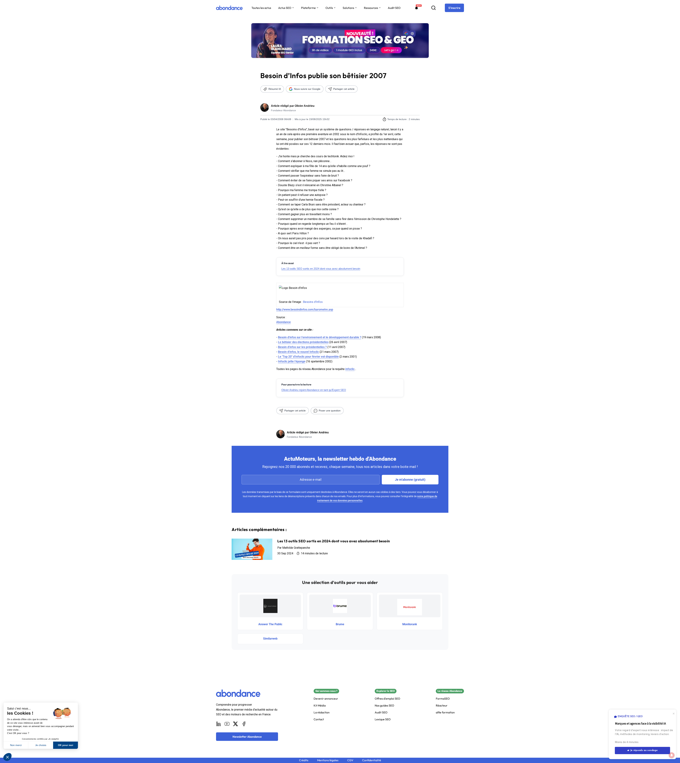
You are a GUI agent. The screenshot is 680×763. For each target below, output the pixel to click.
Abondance (283, 322)
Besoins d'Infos (313, 302)
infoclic (350, 369)
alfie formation (445, 712)
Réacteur (441, 705)
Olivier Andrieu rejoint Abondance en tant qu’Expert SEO (313, 389)
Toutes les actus (261, 8)
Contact (319, 719)
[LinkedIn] (218, 723)
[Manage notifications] (672, 755)
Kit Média (320, 705)
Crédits (303, 760)
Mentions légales (327, 760)
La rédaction (322, 712)
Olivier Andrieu (304, 105)
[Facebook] (244, 723)
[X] (235, 723)
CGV (350, 760)
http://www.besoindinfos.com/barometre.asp (304, 309)
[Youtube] (227, 723)
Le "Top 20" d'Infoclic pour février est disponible (308, 356)
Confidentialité (371, 760)
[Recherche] (433, 8)
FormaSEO (443, 698)
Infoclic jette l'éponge (291, 361)
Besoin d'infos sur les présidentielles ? (302, 347)
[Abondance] (229, 7)
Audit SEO (394, 8)
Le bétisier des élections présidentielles (303, 342)
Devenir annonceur (326, 698)
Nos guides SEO (384, 705)
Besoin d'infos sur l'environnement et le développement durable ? (319, 337)
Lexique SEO (383, 719)
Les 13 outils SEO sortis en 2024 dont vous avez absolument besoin (320, 268)
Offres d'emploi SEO (387, 698)
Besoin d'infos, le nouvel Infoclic (298, 352)
